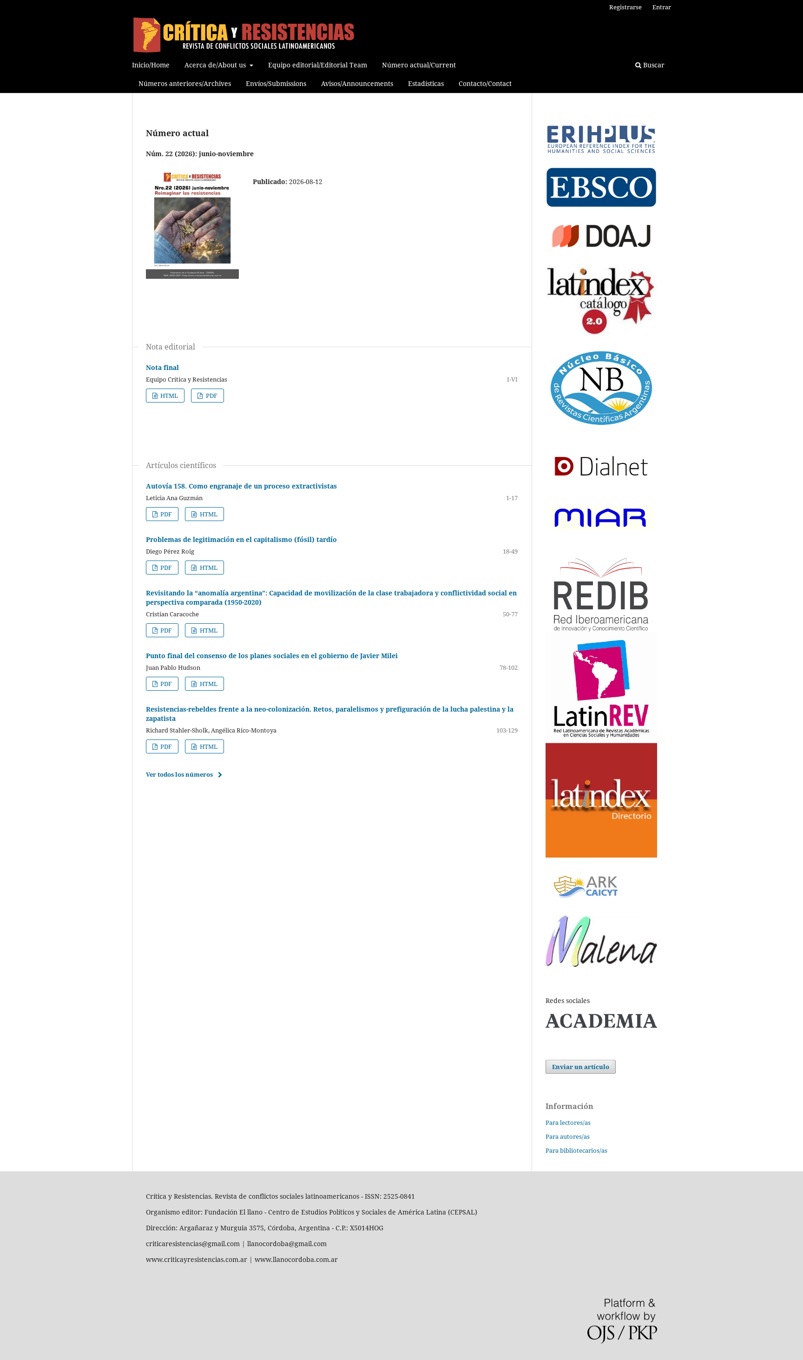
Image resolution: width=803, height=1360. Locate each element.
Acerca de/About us (216, 64)
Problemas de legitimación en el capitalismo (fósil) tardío (241, 539)
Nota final (162, 367)
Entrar (661, 7)
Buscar (653, 64)
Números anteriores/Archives (184, 83)
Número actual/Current (419, 64)
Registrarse (625, 7)
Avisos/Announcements (357, 83)
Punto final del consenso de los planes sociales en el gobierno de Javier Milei (272, 655)
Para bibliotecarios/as (576, 1150)
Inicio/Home (151, 64)
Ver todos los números (179, 774)
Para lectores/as (568, 1122)
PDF (210, 395)
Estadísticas (426, 83)
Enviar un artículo (580, 1067)
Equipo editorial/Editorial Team (317, 64)
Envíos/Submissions (276, 83)
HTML (168, 395)
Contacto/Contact (485, 83)
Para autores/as (568, 1136)
